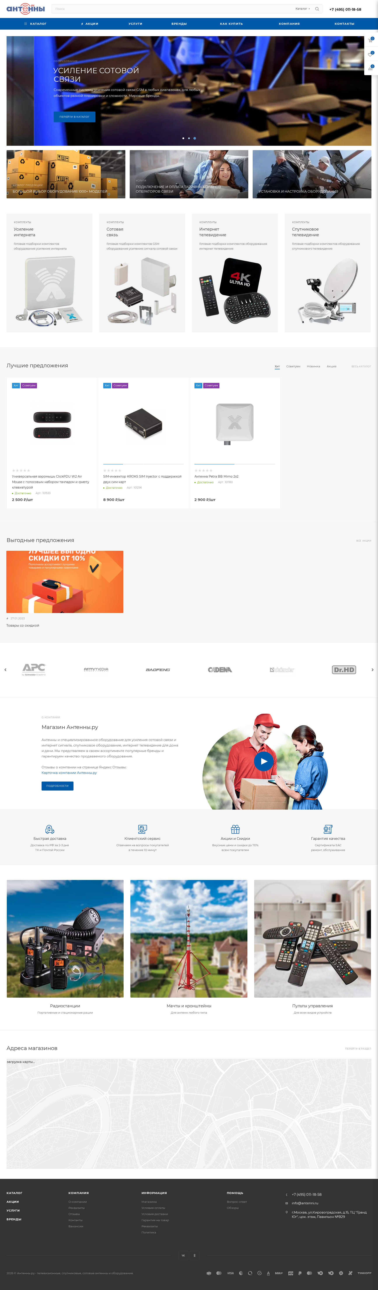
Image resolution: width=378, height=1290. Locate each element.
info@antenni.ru (305, 1203)
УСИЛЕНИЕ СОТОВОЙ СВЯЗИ (69, 75)
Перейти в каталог (47, 116)
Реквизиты (76, 1208)
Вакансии (75, 1226)
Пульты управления (312, 1006)
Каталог (15, 1193)
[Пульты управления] (312, 939)
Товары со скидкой (22, 625)
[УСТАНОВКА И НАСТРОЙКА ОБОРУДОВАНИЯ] (312, 174)
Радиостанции (65, 1006)
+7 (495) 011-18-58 (345, 9)
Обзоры (233, 1208)
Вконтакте (183, 1255)
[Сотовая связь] (142, 291)
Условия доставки (155, 1214)
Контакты (75, 1220)
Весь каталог (361, 366)
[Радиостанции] (65, 939)
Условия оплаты (153, 1208)
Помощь (235, 1193)
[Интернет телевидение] (235, 291)
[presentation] (5, 669)
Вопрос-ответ (237, 1201)
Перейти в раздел (358, 1048)
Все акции (363, 540)
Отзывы (74, 1214)
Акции (13, 1201)
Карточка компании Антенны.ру (69, 773)
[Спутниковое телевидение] (328, 291)
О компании (77, 1201)
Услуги (13, 1210)
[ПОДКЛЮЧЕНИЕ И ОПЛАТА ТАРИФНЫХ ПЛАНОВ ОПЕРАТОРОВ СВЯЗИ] (189, 174)
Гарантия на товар (155, 1220)
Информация (154, 1193)
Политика (149, 1232)
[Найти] (317, 8)
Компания (78, 1193)
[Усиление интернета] (49, 291)
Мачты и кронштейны (189, 1006)
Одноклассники (194, 1255)
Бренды (14, 1219)
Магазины (149, 1201)
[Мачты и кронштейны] (188, 939)
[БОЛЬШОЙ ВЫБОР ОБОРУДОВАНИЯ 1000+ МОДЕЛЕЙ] (66, 174)
